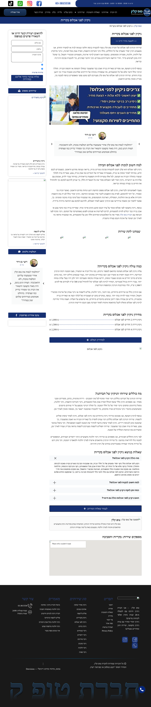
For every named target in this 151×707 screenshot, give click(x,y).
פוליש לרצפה (39, 231)
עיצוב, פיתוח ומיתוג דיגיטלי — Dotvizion (43, 669)
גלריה (59, 12)
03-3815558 (63, 3)
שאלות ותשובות (93, 12)
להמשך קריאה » (39, 173)
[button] (52, 144)
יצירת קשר (38, 12)
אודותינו (105, 12)
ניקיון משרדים (39, 161)
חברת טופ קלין (126, 215)
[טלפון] (135, 646)
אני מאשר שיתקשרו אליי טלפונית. (28, 65)
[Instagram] (125, 640)
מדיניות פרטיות (37, 72)
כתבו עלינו (68, 12)
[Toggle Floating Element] (142, 701)
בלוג (54, 12)
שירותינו (81, 12)
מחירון (47, 12)
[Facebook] (135, 640)
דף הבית (113, 12)
